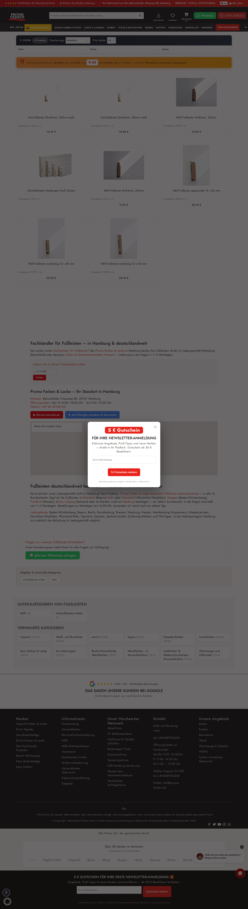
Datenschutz (144, 481)
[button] (7, 901)
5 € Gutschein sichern (124, 472)
